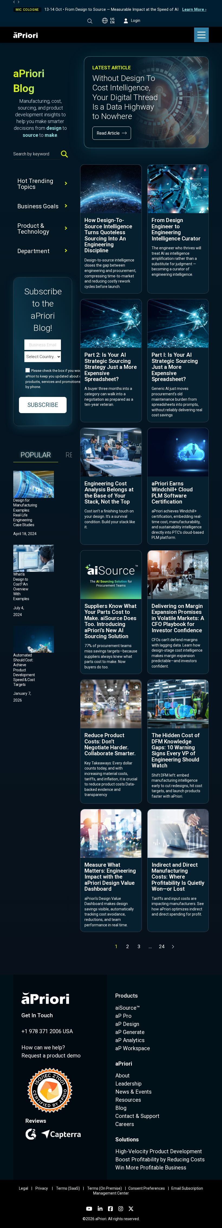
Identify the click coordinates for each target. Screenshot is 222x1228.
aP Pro (123, 1016)
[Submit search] (66, 154)
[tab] (35, 455)
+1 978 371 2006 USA (47, 1031)
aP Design (127, 1024)
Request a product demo (51, 1055)
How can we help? (43, 1047)
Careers (124, 1124)
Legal (23, 1188)
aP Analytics (130, 1040)
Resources (128, 1100)
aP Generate (130, 1032)
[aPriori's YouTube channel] (89, 1209)
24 (161, 946)
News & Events (133, 1091)
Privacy (41, 1188)
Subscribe (42, 405)
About (122, 1075)
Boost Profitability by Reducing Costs (160, 1159)
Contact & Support (137, 1116)
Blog (120, 1108)
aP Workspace (132, 1048)
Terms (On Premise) (104, 1188)
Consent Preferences (146, 1188)
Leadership (128, 1083)
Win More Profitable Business (150, 1167)
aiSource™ (127, 1008)
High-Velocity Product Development (158, 1151)
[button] (89, 21)
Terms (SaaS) (68, 1188)
